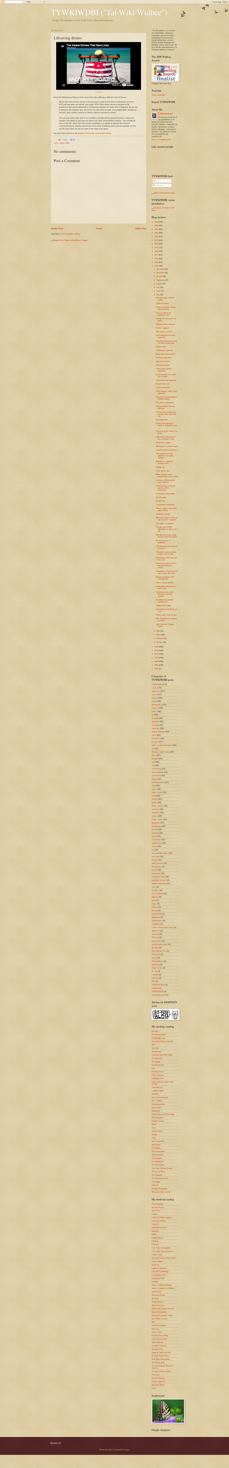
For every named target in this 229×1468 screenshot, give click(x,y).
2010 (156, 658)
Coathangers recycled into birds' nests (166, 587)
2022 (156, 237)
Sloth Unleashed (158, 1141)
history (154, 698)
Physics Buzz (157, 1332)
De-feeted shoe (162, 420)
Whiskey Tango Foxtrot (160, 752)
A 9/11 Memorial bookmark (166, 380)
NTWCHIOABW (158, 991)
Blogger (126, 1450)
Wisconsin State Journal (161, 1192)
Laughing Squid (157, 1091)
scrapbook (156, 924)
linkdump (155, 833)
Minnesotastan (167, 114)
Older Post (140, 228)
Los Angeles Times (159, 1275)
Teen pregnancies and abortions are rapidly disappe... (164, 456)
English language (158, 732)
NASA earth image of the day (163, 1309)
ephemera (155, 722)
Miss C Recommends (160, 1097)
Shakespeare (157, 921)
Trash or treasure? (163, 388)
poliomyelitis (156, 941)
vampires (155, 988)
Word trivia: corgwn (163, 443)
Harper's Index (157, 968)
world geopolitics (158, 782)
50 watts (155, 1031)
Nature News (156, 1108)
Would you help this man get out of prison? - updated (167, 519)
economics (156, 738)
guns (153, 900)
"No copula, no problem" (165, 523)
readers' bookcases (159, 883)
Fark (153, 1068)
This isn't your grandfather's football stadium (166, 398)
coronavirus (156, 840)
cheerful (155, 799)
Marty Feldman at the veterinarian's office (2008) (167, 475)
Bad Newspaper (158, 1204)
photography (156, 705)
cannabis (155, 975)
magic (154, 904)
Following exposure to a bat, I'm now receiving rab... (166, 342)
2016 (156, 259)
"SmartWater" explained (165, 505)
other (153, 786)
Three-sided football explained (163, 370)
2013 (156, 647)
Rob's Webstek (157, 1342)
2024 (156, 229)
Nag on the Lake (158, 1305)
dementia (155, 934)
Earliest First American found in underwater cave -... (166, 425)
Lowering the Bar (158, 1278)
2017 (156, 255)
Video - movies (157, 806)
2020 (156, 244)
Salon (154, 1128)
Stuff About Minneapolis (161, 1359)
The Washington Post (160, 1178)
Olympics (155, 890)
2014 (156, 266)
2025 (156, 226)
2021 (156, 240)
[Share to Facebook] (71, 139)
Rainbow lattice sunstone (165, 324)
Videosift (155, 1185)
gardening (155, 965)
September (160, 280)
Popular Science (158, 1121)
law (153, 850)
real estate (156, 857)
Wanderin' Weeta (158, 1385)
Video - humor (157, 819)
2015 (156, 262)
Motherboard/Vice (158, 1104)
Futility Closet (157, 1255)
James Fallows (157, 1261)
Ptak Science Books (159, 1339)
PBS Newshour (157, 1118)
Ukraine (154, 907)
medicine (155, 718)
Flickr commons (158, 1075)
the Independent (158, 1162)
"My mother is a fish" (164, 332)
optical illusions (157, 863)
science (155, 708)
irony (153, 887)
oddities (155, 816)
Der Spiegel (156, 1062)
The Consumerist (158, 1151)
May (158, 295)
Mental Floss (157, 1292)
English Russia (157, 1238)
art (153, 715)
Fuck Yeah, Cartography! (161, 1248)
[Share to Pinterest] (73, 139)
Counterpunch (157, 1058)
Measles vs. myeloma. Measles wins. (164, 462)
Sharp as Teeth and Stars (161, 1353)
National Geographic (159, 1312)
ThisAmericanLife (158, 985)
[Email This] (63, 139)
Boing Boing (156, 1052)
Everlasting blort (158, 1065)
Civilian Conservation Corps (162, 927)
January (159, 642)
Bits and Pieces (158, 1207)
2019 (156, 248)
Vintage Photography (160, 1189)
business (155, 742)
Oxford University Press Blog (163, 1114)
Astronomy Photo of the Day (162, 1041)
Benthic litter (161, 501)
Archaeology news (159, 1038)
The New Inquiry (158, 1165)
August (159, 284)
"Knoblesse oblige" (163, 514)
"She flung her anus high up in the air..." (166, 547)
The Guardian (157, 1158)
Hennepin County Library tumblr (164, 1258)
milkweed (155, 978)
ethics (154, 755)
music (154, 836)
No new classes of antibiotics (163, 542)
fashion (154, 803)
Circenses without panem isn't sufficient (165, 481)
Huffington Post (158, 1078)
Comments (159, 185)
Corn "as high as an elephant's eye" (163, 314)
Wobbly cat (160, 467)
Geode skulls (161, 347)
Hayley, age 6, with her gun (166, 615)
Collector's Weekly (159, 1221)
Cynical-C (155, 1224)
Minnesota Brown (158, 1295)
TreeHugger (156, 1182)
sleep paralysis (157, 961)
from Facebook (157, 894)
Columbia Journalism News (162, 1055)
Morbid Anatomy (158, 1302)
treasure (155, 860)
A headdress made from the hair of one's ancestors (166, 572)
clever (62, 143)
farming (154, 911)
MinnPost (155, 1299)
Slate (154, 1138)
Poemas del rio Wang (160, 1336)
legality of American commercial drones (94, 133)
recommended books (160, 853)
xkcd (153, 1388)
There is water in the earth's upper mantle (166, 509)
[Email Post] (59, 139)
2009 (156, 661)
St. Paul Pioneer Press (160, 1356)
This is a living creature (165, 583)
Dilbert (154, 1234)
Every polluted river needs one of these (166, 376)
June (158, 291)
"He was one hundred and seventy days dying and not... (166, 414)
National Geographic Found (162, 1315)
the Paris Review (158, 1378)
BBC (153, 1045)
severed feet (156, 914)
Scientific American (159, 1346)
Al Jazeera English (159, 1035)
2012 (156, 650)
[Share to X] (68, 139)
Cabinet (154, 1214)
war (153, 749)
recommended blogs (159, 944)
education (155, 809)
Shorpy (154, 1135)
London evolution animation (166, 450)
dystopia (155, 948)
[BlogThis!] (66, 139)
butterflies (155, 813)
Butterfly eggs (161, 497)
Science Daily (157, 1131)
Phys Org (155, 1329)
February (160, 638)
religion (154, 779)
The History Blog (158, 1363)
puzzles (155, 870)
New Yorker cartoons (160, 1319)
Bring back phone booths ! (166, 354)
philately (155, 897)
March (159, 635)
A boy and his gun (163, 471)
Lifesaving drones (162, 365)
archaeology (156, 826)
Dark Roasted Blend (159, 1228)
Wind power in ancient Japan (167, 446)
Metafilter (155, 1094)
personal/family (157, 772)
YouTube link (98, 92)
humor (154, 695)
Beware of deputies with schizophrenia (165, 578)
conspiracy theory (158, 877)
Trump (154, 846)
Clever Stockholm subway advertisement (166, 308)
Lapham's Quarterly (159, 1268)
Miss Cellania (157, 1101)
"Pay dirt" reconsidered (164, 403)
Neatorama (156, 917)
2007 (156, 669)
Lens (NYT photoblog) (160, 1271)
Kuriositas (155, 1265)
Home (99, 228)
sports (154, 789)
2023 (156, 233)
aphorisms (156, 931)
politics (154, 711)
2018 (156, 251)
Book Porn (156, 1211)
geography (156, 823)
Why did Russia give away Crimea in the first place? (166, 536)
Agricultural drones (163, 361)
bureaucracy (156, 873)
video (67, 143)
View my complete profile (161, 140)
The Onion (156, 1375)
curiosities (155, 728)
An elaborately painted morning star (164, 601)
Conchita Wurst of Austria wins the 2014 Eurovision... (165, 488)
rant (153, 765)
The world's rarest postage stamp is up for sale (166, 553)
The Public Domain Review (162, 1168)
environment (156, 769)
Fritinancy (155, 1245)
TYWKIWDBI (157, 684)
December (160, 269)
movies (154, 830)
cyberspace (156, 776)
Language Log (157, 1087)
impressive (156, 691)
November (160, 273)
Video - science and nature (162, 745)
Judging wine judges (163, 605)
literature (155, 759)
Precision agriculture (163, 358)
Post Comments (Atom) (71, 234)
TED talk (155, 937)
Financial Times (158, 1072)
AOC (153, 981)
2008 (156, 665)
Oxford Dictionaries (159, 1325)
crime (154, 796)
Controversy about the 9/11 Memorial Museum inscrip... (166, 565)
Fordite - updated (162, 328)
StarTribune (156, 1145)
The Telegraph (157, 1175)
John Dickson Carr (159, 951)
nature (154, 688)
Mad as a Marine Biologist (162, 1285)
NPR (153, 1322)
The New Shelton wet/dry (161, 1371)
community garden (159, 995)
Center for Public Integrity (161, 1217)
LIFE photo (156, 954)
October (159, 276)
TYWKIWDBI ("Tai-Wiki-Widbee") (109, 12)
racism (154, 958)
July (158, 287)
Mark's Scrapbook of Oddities (163, 1288)
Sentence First (157, 1349)
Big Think (155, 1048)
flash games (156, 867)
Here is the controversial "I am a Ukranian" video (166, 438)
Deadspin (155, 1231)
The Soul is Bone (158, 1172)
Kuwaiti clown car (162, 384)
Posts (157, 181)
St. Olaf (155, 971)
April (158, 631)
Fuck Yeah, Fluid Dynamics (162, 1251)
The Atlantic (156, 1148)
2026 (156, 222)
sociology (155, 725)
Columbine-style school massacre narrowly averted (165, 594)
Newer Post (57, 228)
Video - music (157, 792)
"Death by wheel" (162, 303)
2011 (156, 654)
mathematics (157, 843)
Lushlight (155, 1282)
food (153, 762)
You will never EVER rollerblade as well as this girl (166, 529)
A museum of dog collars (165, 494)
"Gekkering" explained (164, 350)
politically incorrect (159, 880)
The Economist (157, 1155)
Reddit (154, 1124)
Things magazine (158, 1382)
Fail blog (155, 1241)
